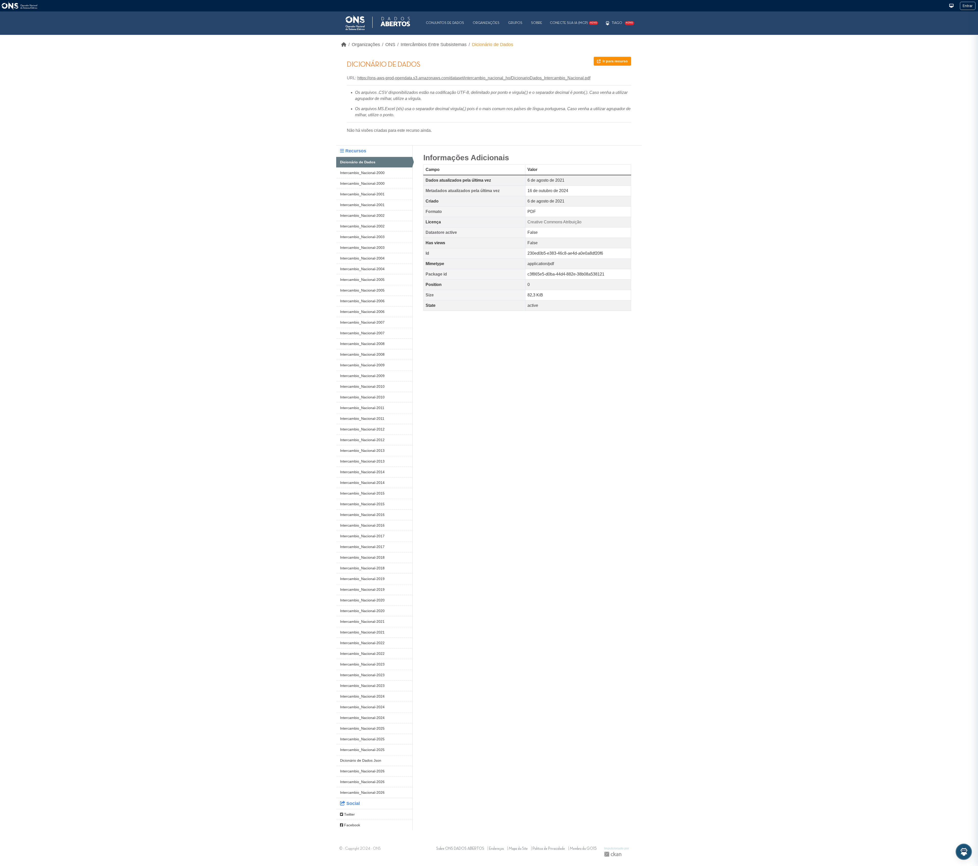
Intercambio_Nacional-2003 (362, 237)
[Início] (343, 44)
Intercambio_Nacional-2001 (362, 194)
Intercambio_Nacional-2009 (362, 365)
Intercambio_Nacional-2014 (362, 472)
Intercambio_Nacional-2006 (362, 301)
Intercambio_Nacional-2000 (362, 173)
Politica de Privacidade (549, 849)
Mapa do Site (518, 849)
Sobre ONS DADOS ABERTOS (460, 849)
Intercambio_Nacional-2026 (362, 771)
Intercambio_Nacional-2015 (362, 493)
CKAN (612, 854)
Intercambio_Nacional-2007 (362, 322)
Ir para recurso (615, 61)
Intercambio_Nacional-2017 (362, 536)
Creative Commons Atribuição (554, 222)
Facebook (351, 825)
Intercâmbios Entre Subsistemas (434, 44)
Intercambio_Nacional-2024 (362, 696)
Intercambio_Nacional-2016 (362, 515)
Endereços (496, 849)
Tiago (617, 23)
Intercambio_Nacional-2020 (362, 600)
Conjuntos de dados (445, 23)
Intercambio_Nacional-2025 (362, 728)
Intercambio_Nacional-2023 (362, 664)
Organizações (486, 23)
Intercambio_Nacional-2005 (362, 280)
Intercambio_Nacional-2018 (362, 557)
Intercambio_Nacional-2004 (362, 258)
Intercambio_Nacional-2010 (362, 386)
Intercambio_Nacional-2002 (362, 215)
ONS (390, 44)
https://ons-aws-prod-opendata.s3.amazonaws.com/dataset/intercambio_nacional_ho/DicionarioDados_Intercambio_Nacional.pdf (473, 78)
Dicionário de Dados (492, 44)
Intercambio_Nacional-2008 (362, 344)
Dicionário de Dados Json (360, 760)
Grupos (515, 23)
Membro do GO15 (583, 849)
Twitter (349, 814)
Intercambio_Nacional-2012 (362, 429)
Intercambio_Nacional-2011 (362, 408)
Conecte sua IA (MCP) (573, 23)
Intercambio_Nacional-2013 (362, 451)
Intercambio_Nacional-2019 (362, 579)
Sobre (536, 23)
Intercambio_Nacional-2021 (362, 621)
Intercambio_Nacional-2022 (362, 643)
